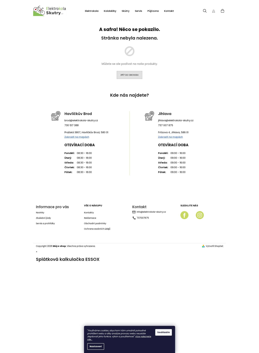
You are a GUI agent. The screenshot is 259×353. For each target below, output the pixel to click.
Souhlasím (163, 332)
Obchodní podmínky (95, 223)
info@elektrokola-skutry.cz (151, 211)
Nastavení (96, 346)
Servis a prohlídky (45, 223)
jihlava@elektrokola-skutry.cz (175, 120)
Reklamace (90, 218)
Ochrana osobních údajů (97, 228)
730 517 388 (71, 125)
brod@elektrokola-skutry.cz (81, 120)
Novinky (40, 212)
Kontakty (89, 212)
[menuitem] (91, 11)
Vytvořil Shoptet (214, 246)
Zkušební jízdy (43, 218)
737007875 (143, 217)
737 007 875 (165, 125)
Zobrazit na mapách (76, 137)
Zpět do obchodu (129, 75)
